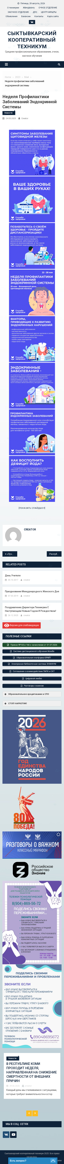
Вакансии (26, 16)
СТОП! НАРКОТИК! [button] (17, 703)
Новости (8, 113)
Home (59, 1160)
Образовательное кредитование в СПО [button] (28, 694)
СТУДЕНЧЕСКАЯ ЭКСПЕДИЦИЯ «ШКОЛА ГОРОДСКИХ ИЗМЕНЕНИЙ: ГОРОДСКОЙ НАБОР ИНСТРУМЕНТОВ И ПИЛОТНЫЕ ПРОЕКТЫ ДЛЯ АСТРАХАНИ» (30, 1074)
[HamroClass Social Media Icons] (6, 1134)
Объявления (11, 16)
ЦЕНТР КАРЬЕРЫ (48, 12)
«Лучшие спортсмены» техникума (12, 554)
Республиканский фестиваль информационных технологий (55, 554)
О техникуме (13, 8)
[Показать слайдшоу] (32, 508)
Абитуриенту (29, 8)
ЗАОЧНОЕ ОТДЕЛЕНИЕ (18, 12)
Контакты (38, 16)
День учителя (13, 575)
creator (24, 118)
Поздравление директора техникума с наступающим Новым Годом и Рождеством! (30, 609)
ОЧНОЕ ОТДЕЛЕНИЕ (48, 8)
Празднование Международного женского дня (32, 591)
